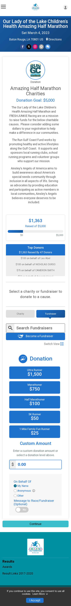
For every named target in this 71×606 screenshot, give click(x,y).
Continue (35, 524)
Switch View (52, 344)
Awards (7, 567)
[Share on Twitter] (28, 46)
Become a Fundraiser (39, 336)
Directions (55, 39)
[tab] (20, 314)
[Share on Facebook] (22, 46)
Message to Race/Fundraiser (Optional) (34, 502)
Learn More (39, 594)
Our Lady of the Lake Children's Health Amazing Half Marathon (35, 24)
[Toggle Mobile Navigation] (3, 6)
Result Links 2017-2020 (17, 573)
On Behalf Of (22, 481)
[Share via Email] (41, 46)
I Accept (34, 600)
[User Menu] (65, 7)
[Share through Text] (47, 46)
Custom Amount (35, 443)
